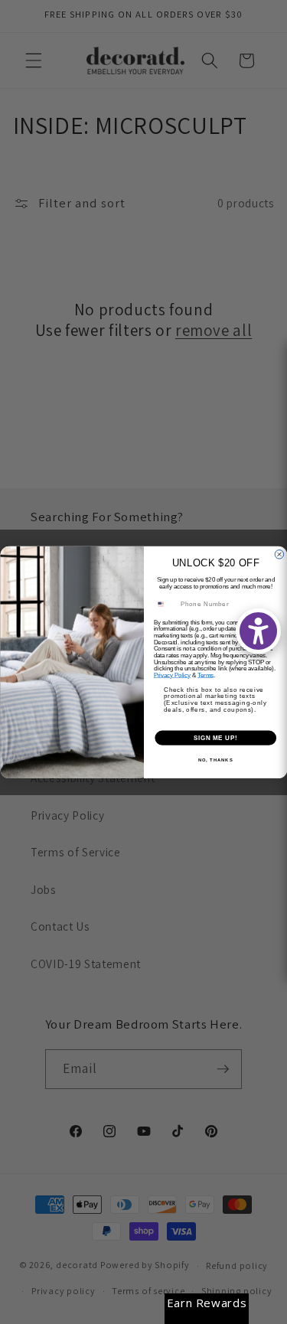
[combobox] (164, 604)
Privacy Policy (172, 675)
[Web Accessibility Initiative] (258, 631)
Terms (205, 675)
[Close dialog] (279, 554)
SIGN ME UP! (215, 737)
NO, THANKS (215, 759)
